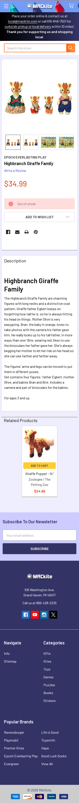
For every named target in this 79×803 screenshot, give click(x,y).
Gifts (47, 653)
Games (48, 677)
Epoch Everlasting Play (21, 756)
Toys (46, 669)
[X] (53, 615)
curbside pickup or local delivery (28, 26)
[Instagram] (44, 615)
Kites (47, 661)
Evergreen (11, 764)
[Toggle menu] (6, 6)
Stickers (49, 700)
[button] (39, 217)
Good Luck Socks (54, 756)
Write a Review (15, 170)
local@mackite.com (22, 21)
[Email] (17, 232)
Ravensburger (14, 732)
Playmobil (11, 740)
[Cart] (72, 6)
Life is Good (50, 732)
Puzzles (49, 685)
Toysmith (48, 740)
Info (7, 653)
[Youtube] (35, 615)
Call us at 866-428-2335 (40, 603)
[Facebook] (8, 232)
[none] (39, 97)
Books (48, 693)
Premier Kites (14, 748)
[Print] (27, 232)
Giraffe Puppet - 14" (39, 473)
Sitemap (10, 661)
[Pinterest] (36, 232)
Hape (45, 748)
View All (47, 764)
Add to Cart (39, 465)
